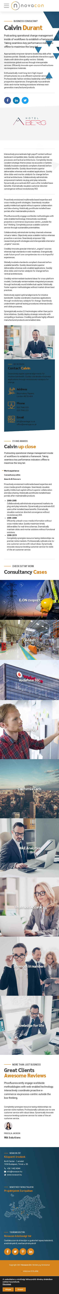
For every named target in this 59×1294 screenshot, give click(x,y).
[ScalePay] (29, 729)
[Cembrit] (29, 640)
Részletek (7, 1284)
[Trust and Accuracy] (29, 907)
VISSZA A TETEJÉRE (30, 1271)
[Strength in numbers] (29, 966)
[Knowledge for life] (29, 1025)
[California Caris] (29, 788)
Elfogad (8, 1289)
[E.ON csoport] (29, 600)
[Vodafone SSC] (29, 680)
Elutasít (20, 1289)
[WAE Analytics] (29, 847)
